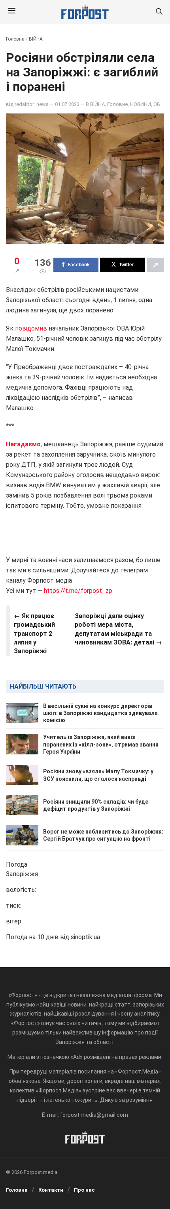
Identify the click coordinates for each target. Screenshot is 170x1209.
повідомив (32, 328)
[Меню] (12, 12)
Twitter (126, 264)
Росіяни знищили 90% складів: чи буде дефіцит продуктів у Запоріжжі (95, 805)
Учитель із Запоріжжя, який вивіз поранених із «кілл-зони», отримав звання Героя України (101, 744)
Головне (117, 104)
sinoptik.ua (85, 937)
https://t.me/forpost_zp (77, 590)
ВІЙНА (36, 39)
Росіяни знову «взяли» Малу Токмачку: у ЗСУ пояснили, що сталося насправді (98, 775)
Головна (15, 39)
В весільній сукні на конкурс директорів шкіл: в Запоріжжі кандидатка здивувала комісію (100, 713)
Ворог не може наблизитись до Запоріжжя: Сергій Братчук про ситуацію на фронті (103, 835)
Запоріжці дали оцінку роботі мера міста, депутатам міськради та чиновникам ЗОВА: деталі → (118, 629)
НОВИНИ (140, 104)
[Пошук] (159, 12)
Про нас (84, 1190)
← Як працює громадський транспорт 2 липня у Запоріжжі (34, 633)
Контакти (50, 1190)
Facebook (79, 264)
